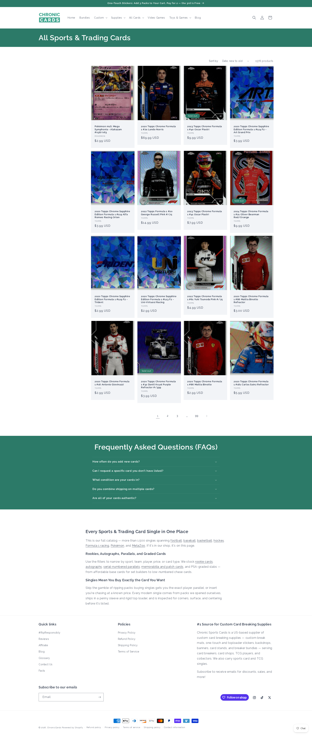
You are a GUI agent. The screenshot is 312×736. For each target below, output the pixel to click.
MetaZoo (138, 545)
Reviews (44, 639)
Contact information (174, 727)
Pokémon (117, 545)
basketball (204, 540)
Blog (42, 651)
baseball (189, 540)
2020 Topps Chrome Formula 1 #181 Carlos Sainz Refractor (251, 383)
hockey (219, 540)
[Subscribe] (99, 697)
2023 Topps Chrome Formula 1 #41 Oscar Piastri (204, 213)
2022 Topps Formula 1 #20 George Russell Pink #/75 (156, 213)
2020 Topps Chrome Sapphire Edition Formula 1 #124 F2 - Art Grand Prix (251, 129)
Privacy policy (112, 727)
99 (196, 415)
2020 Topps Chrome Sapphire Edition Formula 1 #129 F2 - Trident (112, 299)
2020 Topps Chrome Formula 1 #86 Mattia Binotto (204, 383)
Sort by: (213, 61)
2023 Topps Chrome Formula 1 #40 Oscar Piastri (204, 128)
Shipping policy (152, 727)
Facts (42, 670)
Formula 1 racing (97, 545)
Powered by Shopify (72, 727)
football (176, 540)
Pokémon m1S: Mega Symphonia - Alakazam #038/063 (108, 129)
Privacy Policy (127, 632)
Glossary (44, 658)
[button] (100, 17)
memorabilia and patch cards (162, 566)
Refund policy (93, 727)
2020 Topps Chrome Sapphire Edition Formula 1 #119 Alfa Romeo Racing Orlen (112, 214)
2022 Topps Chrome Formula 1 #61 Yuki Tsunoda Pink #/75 (205, 298)
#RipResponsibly (49, 632)
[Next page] (207, 416)
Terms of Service (128, 651)
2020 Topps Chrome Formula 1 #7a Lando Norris (158, 128)
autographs (94, 566)
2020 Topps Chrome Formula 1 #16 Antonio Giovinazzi (112, 383)
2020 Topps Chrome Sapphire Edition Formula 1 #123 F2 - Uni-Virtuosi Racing (159, 299)
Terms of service (131, 727)
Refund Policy (127, 639)
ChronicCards (54, 727)
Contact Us (46, 664)
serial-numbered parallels (121, 566)
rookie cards (204, 561)
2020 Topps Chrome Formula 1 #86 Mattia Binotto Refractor (251, 299)
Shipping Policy (128, 645)
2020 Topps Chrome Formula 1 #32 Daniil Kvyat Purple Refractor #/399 (158, 384)
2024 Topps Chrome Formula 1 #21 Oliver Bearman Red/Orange (251, 214)
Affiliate (43, 645)
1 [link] (158, 416)
